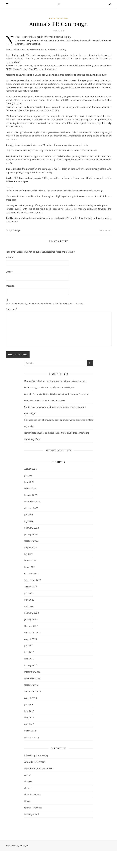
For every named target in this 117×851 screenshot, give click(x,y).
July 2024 (28, 521)
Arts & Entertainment (34, 761)
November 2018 (32, 678)
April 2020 (29, 606)
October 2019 (31, 625)
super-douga (15, 230)
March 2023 (30, 560)
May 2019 (29, 658)
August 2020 (30, 586)
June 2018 (29, 711)
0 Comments (105, 230)
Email (9, 271)
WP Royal (24, 845)
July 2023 (28, 553)
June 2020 (29, 593)
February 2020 (31, 612)
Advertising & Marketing (36, 755)
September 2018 (32, 691)
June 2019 (29, 652)
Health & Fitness (32, 794)
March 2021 (30, 567)
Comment (11, 309)
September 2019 (32, 632)
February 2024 (31, 527)
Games (27, 788)
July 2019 (28, 645)
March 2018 (30, 730)
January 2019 (30, 665)
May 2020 (29, 599)
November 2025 (32, 501)
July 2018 (28, 704)
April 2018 (29, 724)
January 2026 (30, 495)
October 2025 (31, 508)
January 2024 (30, 534)
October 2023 (31, 540)
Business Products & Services (39, 768)
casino (27, 774)
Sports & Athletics (33, 807)
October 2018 (31, 684)
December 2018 (32, 671)
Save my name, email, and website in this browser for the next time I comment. (45, 303)
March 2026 (30, 488)
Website (10, 285)
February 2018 (31, 737)
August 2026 (30, 468)
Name (9, 257)
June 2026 (29, 481)
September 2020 (32, 580)
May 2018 (29, 717)
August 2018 (30, 697)
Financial (28, 781)
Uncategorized (58, 19)
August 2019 (30, 639)
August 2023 (30, 547)
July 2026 (28, 475)
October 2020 (31, 573)
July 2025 (28, 514)
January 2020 (30, 619)
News (27, 801)
